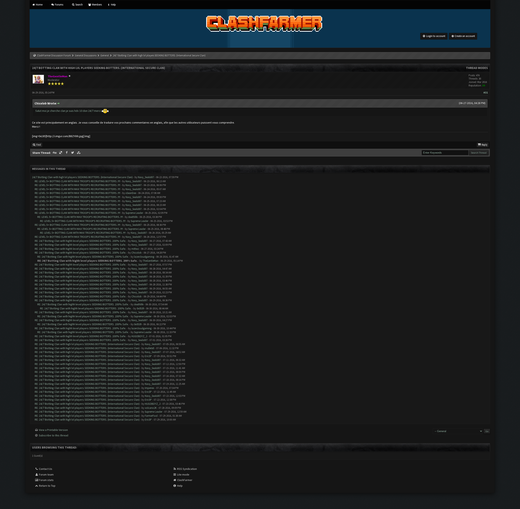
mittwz (135, 249)
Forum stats (46, 480)
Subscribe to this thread (53, 435)
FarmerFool (151, 416)
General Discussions (86, 55)
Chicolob (136, 252)
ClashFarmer (184, 480)
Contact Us (45, 469)
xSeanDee (131, 193)
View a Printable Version (53, 430)
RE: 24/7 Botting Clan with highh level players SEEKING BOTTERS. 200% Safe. (80, 241)
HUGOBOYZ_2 (139, 336)
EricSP (148, 356)
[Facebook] (67, 153)
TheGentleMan (150, 261)
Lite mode (183, 474)
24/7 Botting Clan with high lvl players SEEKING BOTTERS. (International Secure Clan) (82, 177)
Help (113, 4)
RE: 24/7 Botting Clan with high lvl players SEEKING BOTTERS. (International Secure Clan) (87, 344)
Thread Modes (477, 68)
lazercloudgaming (144, 256)
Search (79, 4)
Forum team (46, 474)
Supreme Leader (134, 213)
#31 (485, 92)
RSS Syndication (187, 469)
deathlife (133, 217)
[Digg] (55, 153)
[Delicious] (61, 153)
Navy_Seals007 (146, 177)
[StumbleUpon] (79, 153)
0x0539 (140, 308)
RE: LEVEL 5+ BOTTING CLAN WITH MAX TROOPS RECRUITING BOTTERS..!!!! (77, 181)
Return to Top (46, 485)
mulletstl (149, 348)
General (105, 55)
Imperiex (149, 388)
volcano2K (151, 408)
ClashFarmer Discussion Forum (54, 55)
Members (96, 4)
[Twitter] (73, 153)
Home (38, 4)
